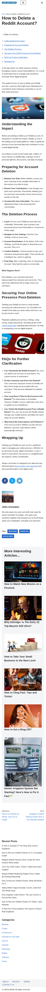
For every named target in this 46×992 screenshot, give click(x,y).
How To (5, 941)
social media (8, 536)
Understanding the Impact (14, 41)
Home (4, 14)
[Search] (42, 3)
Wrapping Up (9, 61)
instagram (13, 531)
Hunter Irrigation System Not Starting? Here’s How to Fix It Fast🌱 (21, 792)
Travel (4, 961)
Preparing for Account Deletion (16, 45)
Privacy (16, 982)
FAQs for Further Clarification (16, 57)
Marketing (6, 949)
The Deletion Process (13, 49)
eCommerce (7, 933)
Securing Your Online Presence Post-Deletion (22, 53)
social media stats (9, 326)
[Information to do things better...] (9, 3)
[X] (12, 481)
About (5, 982)
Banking (5, 924)
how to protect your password (26, 466)
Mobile (4, 953)
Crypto (4, 928)
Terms (27, 982)
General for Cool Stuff (10, 937)
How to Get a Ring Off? (18, 729)
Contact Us (8, 985)
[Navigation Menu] (23, 3)
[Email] (20, 481)
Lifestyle (5, 945)
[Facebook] (5, 481)
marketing (24, 531)
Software (5, 957)
